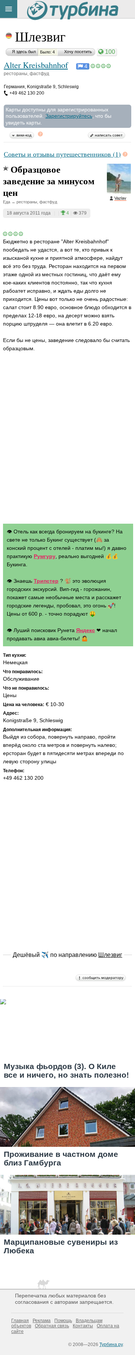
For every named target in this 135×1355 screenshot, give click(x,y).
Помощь (63, 1320)
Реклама (42, 1320)
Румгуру (45, 556)
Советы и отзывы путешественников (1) (62, 154)
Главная (20, 1320)
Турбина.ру (111, 1344)
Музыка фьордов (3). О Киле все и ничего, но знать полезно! (66, 1070)
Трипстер (46, 581)
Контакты (83, 1325)
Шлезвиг (40, 36)
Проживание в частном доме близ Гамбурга (61, 1158)
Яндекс (85, 630)
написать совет (109, 135)
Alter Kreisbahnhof (36, 64)
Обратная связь (52, 1325)
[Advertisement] (67, 445)
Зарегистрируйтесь (68, 116)
